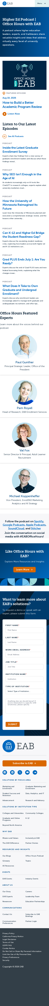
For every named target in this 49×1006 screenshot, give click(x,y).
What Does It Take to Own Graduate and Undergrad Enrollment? (20, 289)
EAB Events (7, 879)
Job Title (11, 662)
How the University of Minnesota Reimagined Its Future (20, 204)
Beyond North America (12, 825)
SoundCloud (16, 528)
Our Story (7, 891)
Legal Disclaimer (9, 939)
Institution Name (16, 674)
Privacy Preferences (11, 957)
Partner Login (31, 921)
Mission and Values (10, 838)
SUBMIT (12, 724)
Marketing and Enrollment (8, 787)
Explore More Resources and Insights (24, 561)
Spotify (38, 521)
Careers (29, 891)
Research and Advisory (35, 800)
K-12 (27, 818)
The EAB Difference (11, 843)
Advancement (8, 800)
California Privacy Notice (13, 936)
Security (6, 960)
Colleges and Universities (13, 813)
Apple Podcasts (36, 524)
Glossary (6, 861)
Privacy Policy (8, 933)
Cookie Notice (9, 948)
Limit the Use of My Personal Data (17, 954)
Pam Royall (24, 408)
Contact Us (7, 914)
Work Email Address (18, 650)
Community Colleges (34, 813)
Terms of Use (8, 942)
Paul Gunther (24, 362)
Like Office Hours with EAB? (24, 553)
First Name (12, 625)
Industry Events (32, 879)
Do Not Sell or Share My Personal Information (22, 951)
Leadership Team (32, 896)
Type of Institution (18, 686)
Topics (28, 861)
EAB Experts (8, 896)
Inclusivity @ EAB (33, 838)
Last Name (12, 638)
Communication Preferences (9, 922)
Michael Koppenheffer (24, 496)
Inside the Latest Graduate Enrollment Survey (20, 149)
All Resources (8, 866)
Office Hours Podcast (35, 856)
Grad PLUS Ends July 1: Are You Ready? (24, 261)
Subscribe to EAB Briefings (33, 915)
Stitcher (36, 528)
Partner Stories (32, 843)
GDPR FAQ (7, 945)
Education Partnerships (35, 901)
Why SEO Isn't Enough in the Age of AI (22, 176)
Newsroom (7, 901)
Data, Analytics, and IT (35, 793)
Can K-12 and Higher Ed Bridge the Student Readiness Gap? (23, 234)
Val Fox (25, 450)
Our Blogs (7, 856)
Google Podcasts (14, 524)
